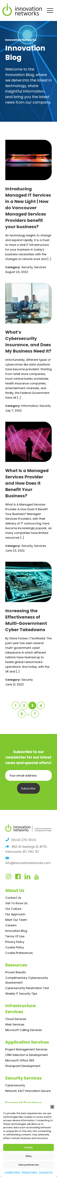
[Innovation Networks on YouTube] (38, 878)
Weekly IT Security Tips (21, 994)
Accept (28, 1147)
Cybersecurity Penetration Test (27, 988)
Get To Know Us (16, 903)
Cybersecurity (15, 1085)
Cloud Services (15, 1019)
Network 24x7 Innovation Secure (28, 1091)
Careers (11, 925)
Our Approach (15, 914)
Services (40, 267)
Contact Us (45, 1172)
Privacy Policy (29, 1172)
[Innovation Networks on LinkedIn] (29, 878)
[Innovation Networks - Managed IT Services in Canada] (29, 9)
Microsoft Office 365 (19, 1060)
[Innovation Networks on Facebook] (19, 878)
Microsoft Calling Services (23, 1030)
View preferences (28, 1164)
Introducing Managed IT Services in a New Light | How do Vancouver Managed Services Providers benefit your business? (28, 208)
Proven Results (15, 972)
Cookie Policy (12, 1172)
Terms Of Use (14, 936)
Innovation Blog (16, 931)
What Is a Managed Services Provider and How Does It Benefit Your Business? (27, 483)
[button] (52, 1106)
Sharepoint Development (22, 1066)
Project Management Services (26, 1049)
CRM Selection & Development (26, 1055)
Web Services (14, 1024)
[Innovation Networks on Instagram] (10, 878)
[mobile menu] (49, 10)
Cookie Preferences (19, 953)
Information (29, 406)
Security (27, 267)
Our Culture (13, 909)
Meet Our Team (16, 920)
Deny (28, 1156)
